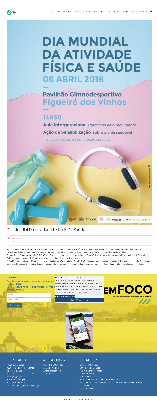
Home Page (14, 2)
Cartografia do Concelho (90, 368)
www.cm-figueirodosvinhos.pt (25, 385)
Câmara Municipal (51, 368)
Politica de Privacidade (65, 296)
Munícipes (72, 12)
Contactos (48, 374)
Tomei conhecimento (79, 300)
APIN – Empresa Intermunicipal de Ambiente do (101, 382)
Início (51, 12)
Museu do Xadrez (87, 374)
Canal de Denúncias (88, 388)
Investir (104, 12)
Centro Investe (86, 385)
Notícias (125, 12)
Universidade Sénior (88, 377)
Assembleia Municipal (53, 365)
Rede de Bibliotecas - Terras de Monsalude (98, 379)
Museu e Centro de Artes (90, 371)
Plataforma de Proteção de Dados (79, 399)
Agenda (134, 12)
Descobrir (93, 12)
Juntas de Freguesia (52, 371)
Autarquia (60, 12)
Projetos (115, 12)
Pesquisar (143, 12)
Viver (82, 12)
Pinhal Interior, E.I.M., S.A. (133, 382)
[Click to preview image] (79, 123)
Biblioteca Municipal (88, 365)
